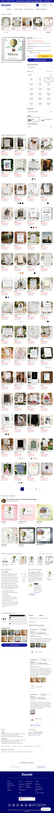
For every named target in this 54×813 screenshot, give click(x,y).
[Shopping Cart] (50, 5)
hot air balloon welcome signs (7, 751)
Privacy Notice (38, 810)
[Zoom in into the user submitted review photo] (4, 633)
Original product (38, 652)
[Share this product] (19, 39)
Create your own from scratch (24, 580)
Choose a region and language (25, 796)
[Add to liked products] (23, 39)
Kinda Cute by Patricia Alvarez (45, 46)
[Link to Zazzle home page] (6, 5)
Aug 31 (30, 51)
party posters (23, 751)
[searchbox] (25, 5)
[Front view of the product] (13, 49)
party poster (17, 751)
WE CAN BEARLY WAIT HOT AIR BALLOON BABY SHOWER (21, 499)
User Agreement (32, 810)
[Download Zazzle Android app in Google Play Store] (42, 805)
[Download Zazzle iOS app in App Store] (33, 805)
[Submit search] (37, 5)
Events (8, 1)
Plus (13, 1)
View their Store (37, 592)
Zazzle (2, 1)
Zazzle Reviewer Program (35, 636)
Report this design (49, 579)
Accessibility (27, 811)
